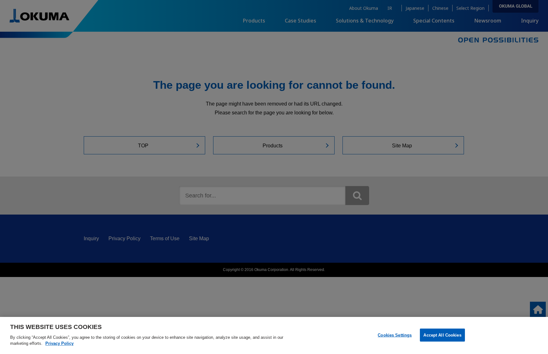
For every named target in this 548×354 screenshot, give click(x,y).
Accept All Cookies (442, 334)
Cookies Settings (395, 334)
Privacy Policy (59, 343)
